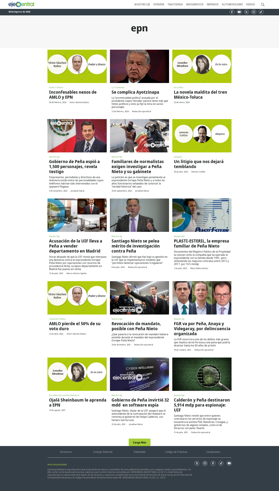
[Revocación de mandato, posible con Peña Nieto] (139, 297)
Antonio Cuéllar (198, 171)
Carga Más (139, 442)
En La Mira (178, 87)
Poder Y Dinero (56, 87)
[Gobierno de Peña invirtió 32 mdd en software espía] (139, 374)
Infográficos (194, 4)
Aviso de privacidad (57, 464)
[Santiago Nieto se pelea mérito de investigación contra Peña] (139, 215)
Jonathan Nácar (78, 190)
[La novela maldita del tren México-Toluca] (202, 66)
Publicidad (139, 452)
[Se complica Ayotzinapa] (139, 66)
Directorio (66, 452)
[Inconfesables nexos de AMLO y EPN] (77, 66)
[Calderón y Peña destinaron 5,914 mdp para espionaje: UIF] (202, 374)
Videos (250, 4)
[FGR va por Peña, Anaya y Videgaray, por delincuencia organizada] (202, 297)
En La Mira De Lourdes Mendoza (64, 395)
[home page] (21, 4)
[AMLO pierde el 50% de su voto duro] (77, 297)
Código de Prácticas (176, 452)
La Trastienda (118, 87)
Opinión (158, 4)
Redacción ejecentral (141, 111)
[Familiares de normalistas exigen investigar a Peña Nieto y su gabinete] (139, 135)
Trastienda (175, 4)
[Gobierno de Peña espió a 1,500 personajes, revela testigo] (77, 135)
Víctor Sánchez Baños (79, 102)
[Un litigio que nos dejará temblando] (202, 135)
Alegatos (178, 156)
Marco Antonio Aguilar (77, 273)
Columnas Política (57, 318)
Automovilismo (232, 4)
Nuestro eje (142, 4)
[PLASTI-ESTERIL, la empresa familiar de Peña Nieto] (202, 215)
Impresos (213, 4)
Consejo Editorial (102, 452)
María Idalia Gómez (199, 268)
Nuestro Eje (54, 156)
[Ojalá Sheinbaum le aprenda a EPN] (77, 374)
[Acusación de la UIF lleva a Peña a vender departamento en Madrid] (77, 215)
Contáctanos (213, 452)
